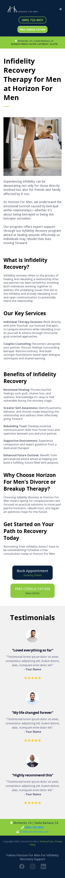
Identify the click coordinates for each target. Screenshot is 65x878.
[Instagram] (32, 866)
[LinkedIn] (43, 866)
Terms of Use (46, 841)
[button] (60, 9)
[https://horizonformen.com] (22, 9)
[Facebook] (21, 866)
